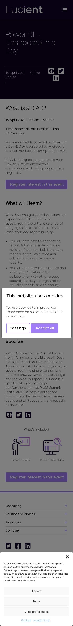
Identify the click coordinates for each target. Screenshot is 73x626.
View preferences (37, 611)
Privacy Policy (41, 620)
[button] (67, 556)
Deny (36, 601)
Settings (18, 328)
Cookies (26, 620)
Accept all (45, 328)
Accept (37, 591)
